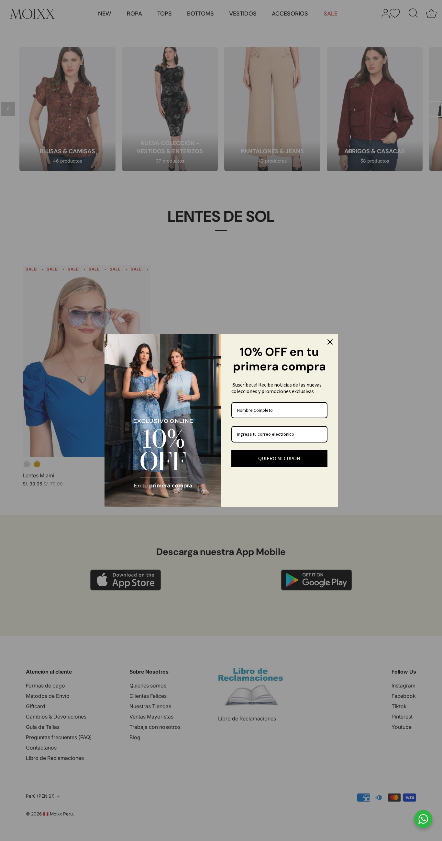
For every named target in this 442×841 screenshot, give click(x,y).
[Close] (330, 342)
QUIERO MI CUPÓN (279, 458)
